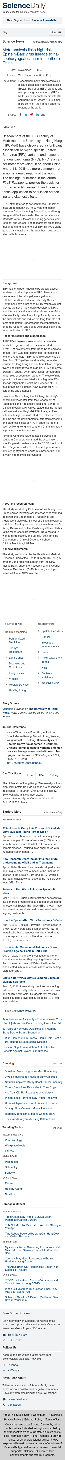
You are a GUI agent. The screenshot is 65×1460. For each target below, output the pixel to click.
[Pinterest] (32, 115)
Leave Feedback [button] (17, 1399)
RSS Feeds (14, 1340)
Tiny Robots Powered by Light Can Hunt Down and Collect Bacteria (32, 1235)
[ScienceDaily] (24, 6)
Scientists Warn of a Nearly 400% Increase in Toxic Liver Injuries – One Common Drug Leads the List (32, 1021)
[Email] (43, 115)
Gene (45, 652)
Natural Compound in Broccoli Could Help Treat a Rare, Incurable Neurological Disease (31, 1040)
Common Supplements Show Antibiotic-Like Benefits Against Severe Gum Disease (28, 1049)
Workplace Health (15, 1145)
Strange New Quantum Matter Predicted (28, 1108)
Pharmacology (13, 1140)
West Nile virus (50, 683)
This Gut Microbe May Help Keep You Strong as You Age (33, 1226)
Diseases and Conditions (17, 665)
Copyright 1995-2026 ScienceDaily (26, 1424)
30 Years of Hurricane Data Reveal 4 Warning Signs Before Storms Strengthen (29, 1030)
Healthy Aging (17, 690)
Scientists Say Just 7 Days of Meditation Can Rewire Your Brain (31, 1298)
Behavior (10, 1172)
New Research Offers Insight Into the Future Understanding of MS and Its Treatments (30, 861)
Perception (11, 1162)
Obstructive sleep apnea (52, 660)
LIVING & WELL (9, 1177)
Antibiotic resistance (48, 675)
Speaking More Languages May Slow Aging (31, 1071)
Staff (27, 1415)
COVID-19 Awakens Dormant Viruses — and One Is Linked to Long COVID (31, 1281)
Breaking (8, 1063)
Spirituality (11, 1167)
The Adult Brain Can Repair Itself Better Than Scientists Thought (31, 1268)
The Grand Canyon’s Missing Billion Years (30, 1119)
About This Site (12, 1415)
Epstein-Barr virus (52, 631)
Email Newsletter (18, 1334)
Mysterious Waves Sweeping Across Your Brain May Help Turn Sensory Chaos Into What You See (33, 1250)
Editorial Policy (33, 1419)
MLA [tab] (30, 775)
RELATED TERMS (46, 623)
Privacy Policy (12, 1419)
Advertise (54, 1415)
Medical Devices (19, 684)
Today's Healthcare (15, 650)
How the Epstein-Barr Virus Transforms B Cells (32, 920)
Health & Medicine (16, 632)
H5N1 (45, 667)
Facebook (13, 1365)
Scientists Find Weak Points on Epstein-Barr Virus (30, 891)
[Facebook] (20, 115)
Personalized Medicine (17, 640)
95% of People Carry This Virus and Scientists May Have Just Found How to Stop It (31, 830)
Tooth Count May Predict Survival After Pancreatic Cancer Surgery (28, 1218)
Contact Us (14, 1404)
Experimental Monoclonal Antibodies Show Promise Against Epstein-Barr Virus (29, 949)
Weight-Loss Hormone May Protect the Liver (31, 1098)
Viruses (13, 679)
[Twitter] (26, 115)
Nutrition (10, 1194)
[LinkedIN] (37, 115)
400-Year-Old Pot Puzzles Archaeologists (29, 1092)
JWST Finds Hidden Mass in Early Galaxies (31, 1077)
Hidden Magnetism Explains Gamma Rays (30, 1114)
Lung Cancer (16, 657)
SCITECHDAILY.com (26, 1010)
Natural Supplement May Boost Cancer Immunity (33, 1082)
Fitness (9, 1151)
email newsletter (47, 20)
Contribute (39, 1415)
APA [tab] (41, 775)
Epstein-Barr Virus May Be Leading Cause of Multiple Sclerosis (30, 979)
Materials (7, 709)
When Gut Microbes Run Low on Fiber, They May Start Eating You (31, 1290)
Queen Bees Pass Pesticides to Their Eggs (30, 1087)
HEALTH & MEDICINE (12, 1134)
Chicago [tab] (55, 775)
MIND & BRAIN (9, 1156)
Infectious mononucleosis (51, 644)
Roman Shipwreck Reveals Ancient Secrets (31, 1103)
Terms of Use (53, 1419)
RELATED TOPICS (13, 623)
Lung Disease (17, 673)
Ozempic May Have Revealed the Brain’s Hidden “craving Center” (29, 1259)
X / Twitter (13, 1370)
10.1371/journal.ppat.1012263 (24, 763)
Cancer (46, 637)
